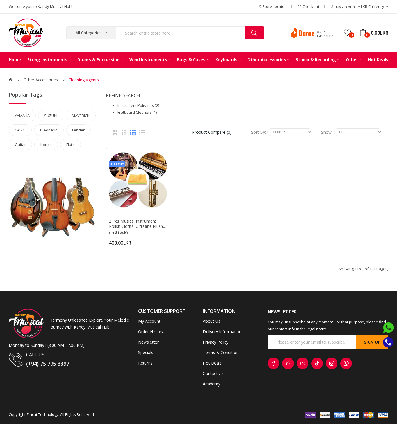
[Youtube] (302, 363)
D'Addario (49, 130)
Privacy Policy (215, 342)
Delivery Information (222, 331)
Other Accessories (41, 79)
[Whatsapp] (346, 363)
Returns (145, 363)
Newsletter (148, 342)
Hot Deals (212, 363)
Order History (150, 331)
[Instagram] (331, 363)
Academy (211, 384)
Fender (78, 130)
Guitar (20, 144)
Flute (70, 144)
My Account (149, 321)
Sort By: (258, 132)
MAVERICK (81, 115)
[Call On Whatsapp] (388, 329)
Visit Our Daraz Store (325, 34)
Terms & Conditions (222, 352)
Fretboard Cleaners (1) (137, 112)
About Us (211, 321)
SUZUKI (50, 115)
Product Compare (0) (212, 132)
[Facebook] (273, 363)
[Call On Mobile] (388, 341)
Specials (145, 352)
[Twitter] (288, 363)
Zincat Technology (42, 414)
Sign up (372, 342)
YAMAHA (22, 115)
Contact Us (213, 373)
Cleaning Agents (84, 79)
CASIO (20, 130)
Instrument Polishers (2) (138, 105)
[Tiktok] (317, 363)
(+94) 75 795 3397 (47, 363)
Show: (326, 132)
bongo (46, 144)
